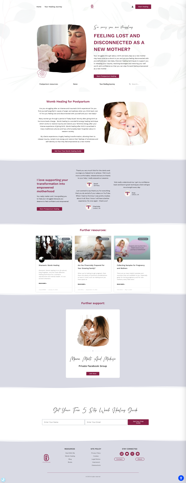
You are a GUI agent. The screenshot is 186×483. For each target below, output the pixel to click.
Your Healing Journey (53, 7)
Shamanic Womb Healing (49, 265)
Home (39, 7)
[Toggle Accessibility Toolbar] (181, 478)
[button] (143, 6)
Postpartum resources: (48, 84)
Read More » (43, 283)
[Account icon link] (132, 7)
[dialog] (3, 480)
